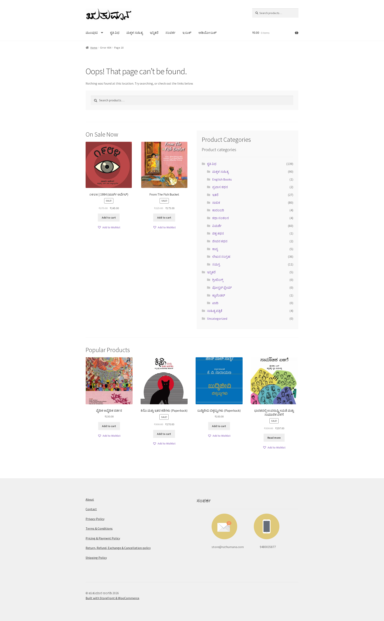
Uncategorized (217, 318)
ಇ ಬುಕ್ (186, 33)
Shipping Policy (96, 558)
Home (93, 47)
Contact (91, 509)
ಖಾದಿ (215, 303)
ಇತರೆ (215, 195)
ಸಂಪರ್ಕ (170, 33)
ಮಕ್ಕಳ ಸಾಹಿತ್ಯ (134, 33)
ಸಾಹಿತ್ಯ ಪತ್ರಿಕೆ (214, 311)
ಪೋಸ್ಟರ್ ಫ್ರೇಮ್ (222, 288)
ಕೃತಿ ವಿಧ (114, 33)
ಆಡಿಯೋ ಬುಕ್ (207, 33)
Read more (274, 437)
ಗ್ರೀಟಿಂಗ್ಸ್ (217, 280)
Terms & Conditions (99, 528)
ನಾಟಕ (216, 203)
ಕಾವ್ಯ (215, 249)
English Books (222, 179)
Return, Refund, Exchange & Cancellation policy (118, 548)
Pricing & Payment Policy (103, 538)
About (90, 499)
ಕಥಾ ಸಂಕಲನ (220, 218)
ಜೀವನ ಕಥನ (219, 241)
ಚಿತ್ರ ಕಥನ (218, 233)
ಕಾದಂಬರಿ (218, 210)
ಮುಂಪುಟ (92, 33)
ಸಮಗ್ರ (216, 264)
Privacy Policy (95, 519)
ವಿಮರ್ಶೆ (217, 226)
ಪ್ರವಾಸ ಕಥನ (220, 187)
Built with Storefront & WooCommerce (112, 598)
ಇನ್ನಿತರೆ (154, 33)
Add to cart (109, 217)
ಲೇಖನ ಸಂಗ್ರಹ (221, 257)
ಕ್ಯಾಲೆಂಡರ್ (218, 295)
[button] (108, 227)
